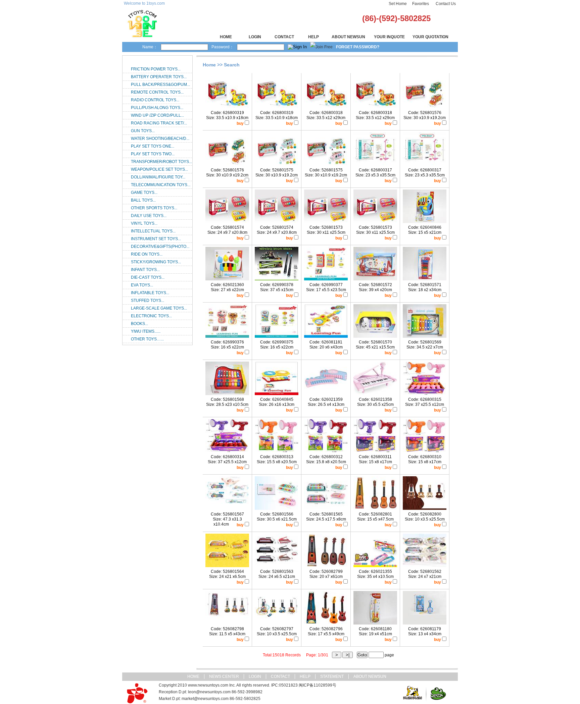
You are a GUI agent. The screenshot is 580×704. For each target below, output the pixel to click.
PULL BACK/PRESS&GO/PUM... (160, 84)
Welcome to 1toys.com (144, 3)
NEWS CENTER (224, 676)
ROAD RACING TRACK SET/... (159, 123)
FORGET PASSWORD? (357, 47)
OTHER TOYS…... (147, 339)
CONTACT (284, 37)
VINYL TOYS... (144, 223)
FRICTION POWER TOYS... (156, 69)
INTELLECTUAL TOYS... (153, 231)
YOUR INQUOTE (389, 37)
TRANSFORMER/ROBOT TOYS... (161, 161)
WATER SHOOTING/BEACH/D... (160, 138)
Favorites (420, 3)
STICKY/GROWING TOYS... (156, 262)
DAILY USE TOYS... (148, 215)
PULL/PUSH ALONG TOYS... (157, 107)
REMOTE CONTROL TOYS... (157, 92)
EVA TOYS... (142, 285)
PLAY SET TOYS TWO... (153, 154)
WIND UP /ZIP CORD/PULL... (157, 115)
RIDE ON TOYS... (146, 254)
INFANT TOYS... (145, 269)
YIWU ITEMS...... (145, 331)
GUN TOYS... (143, 130)
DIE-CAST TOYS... (147, 277)
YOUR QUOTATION (430, 37)
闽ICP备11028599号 (317, 685)
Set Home (398, 3)
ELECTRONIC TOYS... (151, 316)
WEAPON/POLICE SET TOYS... (159, 169)
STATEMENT (332, 676)
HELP (313, 37)
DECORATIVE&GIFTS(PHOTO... (160, 246)
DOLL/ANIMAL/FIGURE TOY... (158, 177)
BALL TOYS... (143, 200)
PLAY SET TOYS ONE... (152, 146)
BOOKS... (139, 323)
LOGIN (255, 37)
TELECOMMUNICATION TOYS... (160, 184)
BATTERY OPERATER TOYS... (159, 76)
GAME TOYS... (144, 192)
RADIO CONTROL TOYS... (155, 100)
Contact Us (446, 3)
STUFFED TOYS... (147, 300)
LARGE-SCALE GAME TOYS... (159, 308)
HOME (226, 37)
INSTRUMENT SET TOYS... (156, 238)
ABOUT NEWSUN (348, 37)
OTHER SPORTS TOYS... (154, 208)
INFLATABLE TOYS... (150, 292)
